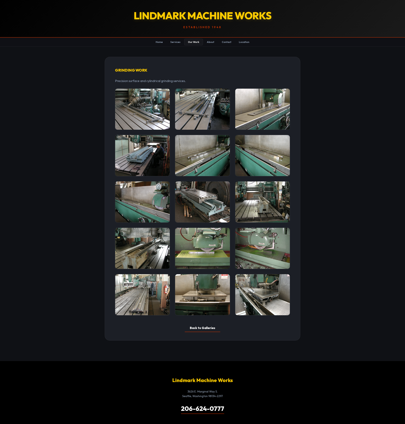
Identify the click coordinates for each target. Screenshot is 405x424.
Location (244, 42)
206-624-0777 (202, 408)
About (210, 42)
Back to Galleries (202, 328)
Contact (226, 42)
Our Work (193, 42)
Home (159, 42)
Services (175, 42)
